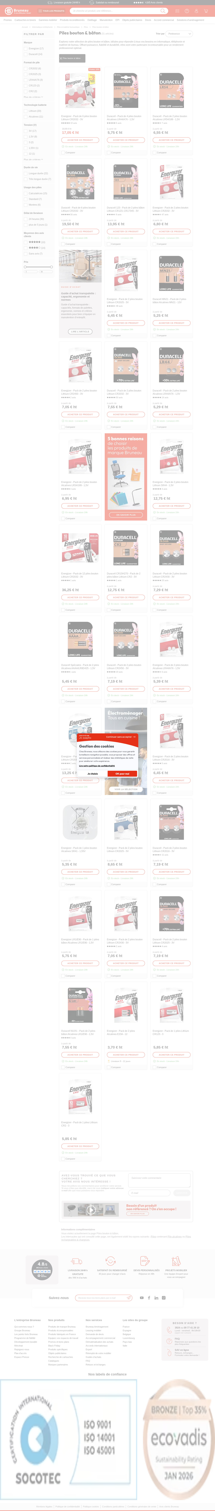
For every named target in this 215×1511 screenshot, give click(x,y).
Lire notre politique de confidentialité (97, 765)
